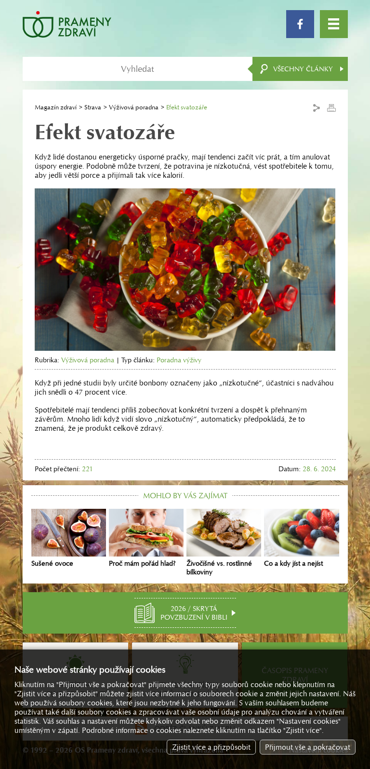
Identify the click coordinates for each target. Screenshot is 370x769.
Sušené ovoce (52, 563)
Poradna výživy (179, 360)
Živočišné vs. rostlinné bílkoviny (219, 567)
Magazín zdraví (56, 107)
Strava (92, 107)
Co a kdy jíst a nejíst (293, 563)
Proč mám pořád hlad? (142, 563)
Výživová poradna (134, 107)
